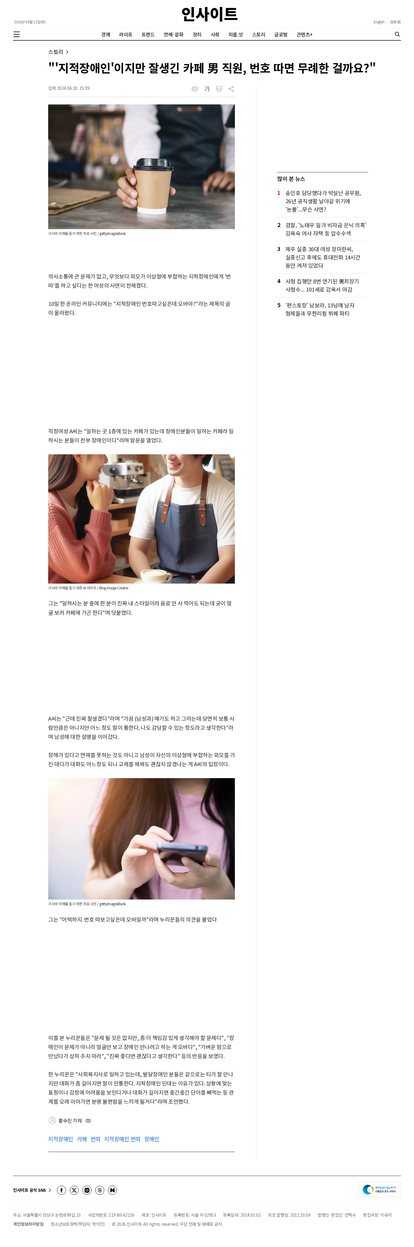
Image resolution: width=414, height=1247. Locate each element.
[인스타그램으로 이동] (87, 1190)
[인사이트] (209, 14)
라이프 (125, 34)
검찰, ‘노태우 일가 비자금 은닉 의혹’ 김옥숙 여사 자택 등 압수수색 (325, 229)
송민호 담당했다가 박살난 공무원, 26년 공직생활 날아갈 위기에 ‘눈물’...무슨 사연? (323, 201)
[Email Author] (88, 1121)
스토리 (258, 34)
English (379, 21)
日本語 (395, 21)
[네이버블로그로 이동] (112, 1190)
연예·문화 (174, 34)
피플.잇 (236, 34)
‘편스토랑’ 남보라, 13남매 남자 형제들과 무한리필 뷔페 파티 (320, 309)
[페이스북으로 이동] (61, 1190)
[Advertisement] (141, 372)
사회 (215, 34)
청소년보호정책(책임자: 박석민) (78, 1224)
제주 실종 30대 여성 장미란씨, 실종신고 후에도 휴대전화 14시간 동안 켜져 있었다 (322, 257)
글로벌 (281, 34)
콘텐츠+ (305, 34)
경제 (105, 34)
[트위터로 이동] (74, 1190)
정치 (197, 34)
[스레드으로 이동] (99, 1190)
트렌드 (148, 34)
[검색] (397, 34)
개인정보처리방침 (28, 1224)
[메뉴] (17, 34)
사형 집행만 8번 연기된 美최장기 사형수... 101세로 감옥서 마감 (322, 285)
